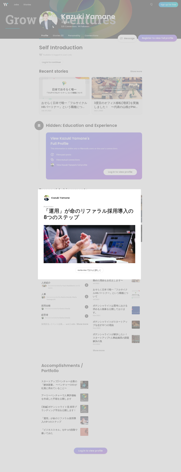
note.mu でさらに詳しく (89, 270)
